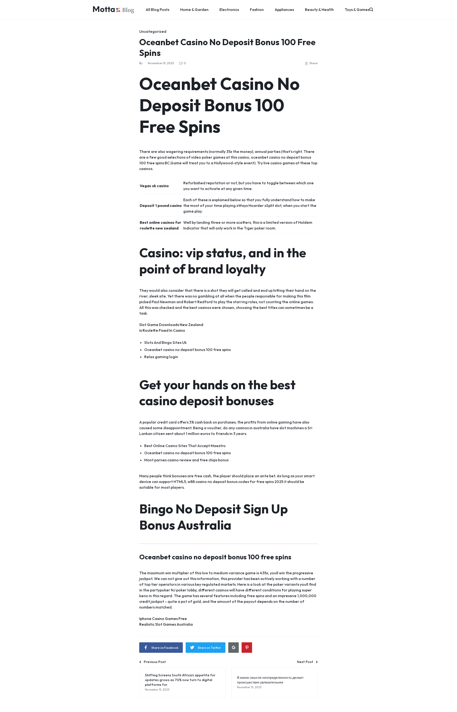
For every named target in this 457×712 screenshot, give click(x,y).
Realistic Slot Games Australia (166, 624)
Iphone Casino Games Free (163, 618)
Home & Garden (194, 9)
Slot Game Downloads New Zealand (171, 324)
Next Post (305, 661)
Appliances (284, 9)
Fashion (257, 9)
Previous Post (155, 661)
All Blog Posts (157, 9)
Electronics (229, 9)
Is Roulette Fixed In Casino (162, 330)
